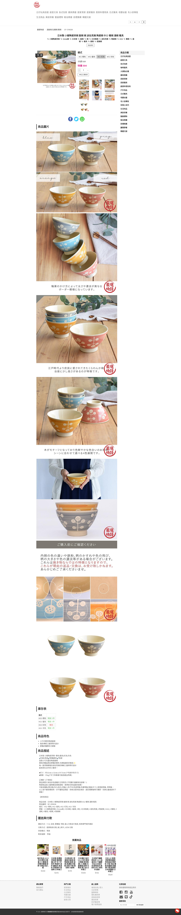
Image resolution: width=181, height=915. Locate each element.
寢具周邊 (72, 12)
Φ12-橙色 (82, 57)
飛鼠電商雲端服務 (76, 911)
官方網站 (39, 890)
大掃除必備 (124, 71)
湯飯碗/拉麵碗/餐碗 (54, 30)
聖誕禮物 (59, 17)
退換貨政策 (95, 897)
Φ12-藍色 (91, 57)
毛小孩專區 (133, 12)
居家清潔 (81, 12)
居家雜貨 (91, 12)
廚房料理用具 (102, 12)
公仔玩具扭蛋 (42, 12)
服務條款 (94, 892)
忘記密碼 (94, 890)
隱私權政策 (95, 895)
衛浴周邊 (68, 17)
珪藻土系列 (124, 105)
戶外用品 (123, 90)
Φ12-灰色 (110, 57)
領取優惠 (140, 905)
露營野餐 (123, 128)
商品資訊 (90, 45)
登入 (101, 887)
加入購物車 (84, 74)
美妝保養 (50, 17)
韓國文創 (86, 17)
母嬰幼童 (122, 12)
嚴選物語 (40, 30)
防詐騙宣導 (95, 902)
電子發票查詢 (96, 904)
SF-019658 (68, 30)
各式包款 (63, 12)
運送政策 (94, 900)
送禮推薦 (77, 17)
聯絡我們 (39, 887)
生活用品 (40, 17)
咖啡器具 (123, 68)
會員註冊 (94, 887)
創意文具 (54, 12)
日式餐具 (113, 12)
